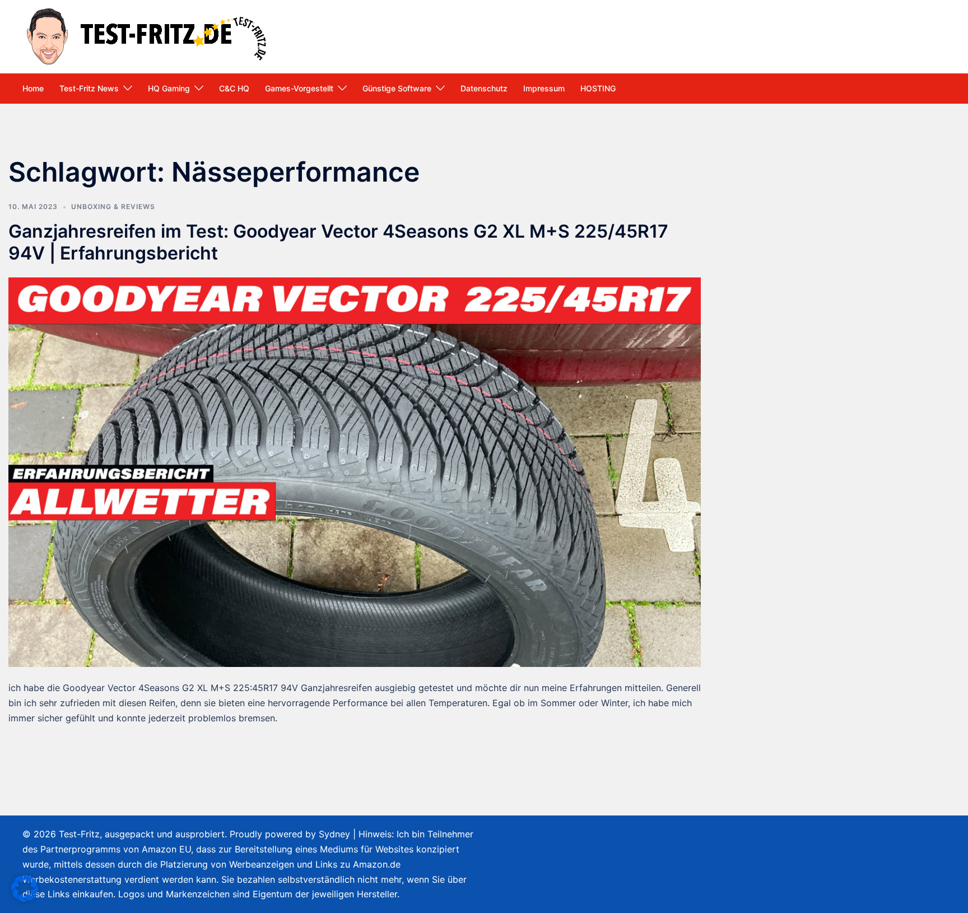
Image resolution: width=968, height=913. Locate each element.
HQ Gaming (169, 88)
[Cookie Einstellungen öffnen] (24, 898)
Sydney (334, 834)
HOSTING (598, 88)
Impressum (544, 88)
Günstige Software (396, 88)
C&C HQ (234, 88)
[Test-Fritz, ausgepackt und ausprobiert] (148, 35)
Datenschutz (484, 88)
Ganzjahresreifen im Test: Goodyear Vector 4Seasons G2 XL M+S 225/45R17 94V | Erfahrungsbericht (338, 241)
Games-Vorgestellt (299, 88)
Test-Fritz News (89, 88)
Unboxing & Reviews (113, 206)
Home (33, 88)
